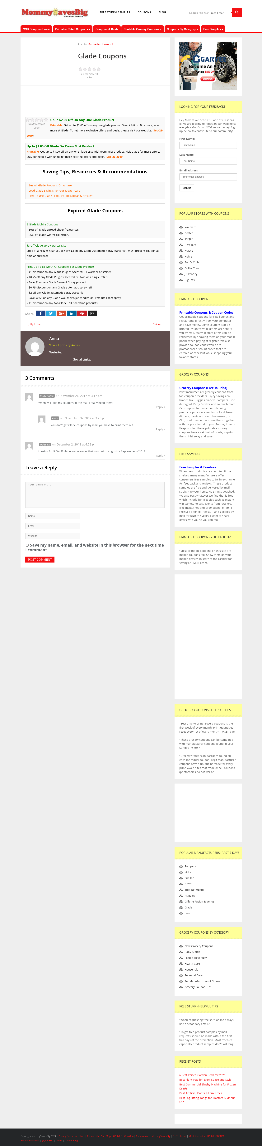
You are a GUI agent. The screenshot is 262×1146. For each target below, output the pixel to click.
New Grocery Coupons (199, 946)
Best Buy (190, 245)
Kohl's (188, 256)
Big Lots (190, 280)
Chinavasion (142, 1136)
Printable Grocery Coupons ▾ (142, 29)
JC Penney (191, 274)
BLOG (162, 12)
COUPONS (144, 12)
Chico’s (159, 324)
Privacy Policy (65, 1136)
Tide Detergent (194, 890)
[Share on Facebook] (40, 313)
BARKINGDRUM (215, 1136)
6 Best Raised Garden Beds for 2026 (202, 1075)
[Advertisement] (95, 99)
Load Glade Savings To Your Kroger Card (55, 190)
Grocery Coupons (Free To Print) (203, 388)
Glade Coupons (102, 55)
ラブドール (47, 1140)
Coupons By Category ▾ (182, 29)
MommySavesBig (161, 1136)
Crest (188, 884)
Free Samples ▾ (213, 29)
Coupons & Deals (107, 29)
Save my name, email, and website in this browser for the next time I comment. (94, 547)
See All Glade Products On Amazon (51, 185)
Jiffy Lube (33, 324)
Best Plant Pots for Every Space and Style (205, 1079)
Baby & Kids (192, 952)
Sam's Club (192, 262)
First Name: (187, 138)
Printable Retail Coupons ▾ (72, 29)
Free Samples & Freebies (197, 467)
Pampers (190, 866)
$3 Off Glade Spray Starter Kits (46, 245)
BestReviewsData (30, 1140)
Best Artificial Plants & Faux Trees (200, 1093)
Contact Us (93, 1136)
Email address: (189, 170)
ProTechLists (179, 1136)
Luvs (187, 913)
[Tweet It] (51, 313)
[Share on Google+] (61, 313)
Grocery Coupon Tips (198, 987)
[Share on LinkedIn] (72, 313)
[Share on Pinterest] (82, 313)
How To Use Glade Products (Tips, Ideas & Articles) (61, 196)
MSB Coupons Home (36, 29)
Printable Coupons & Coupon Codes (206, 312)
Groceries (94, 44)
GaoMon (128, 1136)
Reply (159, 407)
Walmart (190, 227)
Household (108, 44)
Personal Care (194, 975)
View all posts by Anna (65, 345)
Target (189, 239)
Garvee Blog (71, 1140)
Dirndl (59, 1140)
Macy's (189, 250)
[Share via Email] (92, 313)
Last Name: (186, 154)
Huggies (190, 896)
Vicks (188, 872)
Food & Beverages (196, 958)
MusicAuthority (197, 1136)
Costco (189, 233)
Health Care (192, 963)
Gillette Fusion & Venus (199, 901)
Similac (189, 878)
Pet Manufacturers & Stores (202, 981)
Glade (188, 907)
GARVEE (117, 1136)
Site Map (106, 1136)
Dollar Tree (192, 268)
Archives (80, 1136)
